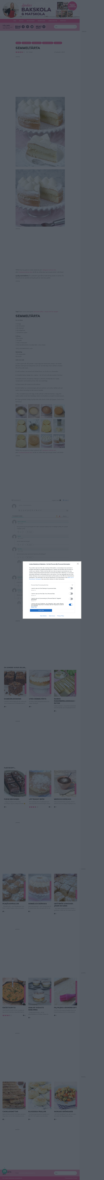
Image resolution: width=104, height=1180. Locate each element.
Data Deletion (43, 615)
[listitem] (52, 585)
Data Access (52, 615)
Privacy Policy (60, 615)
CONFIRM (41, 610)
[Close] (78, 564)
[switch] (71, 588)
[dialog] (52, 590)
